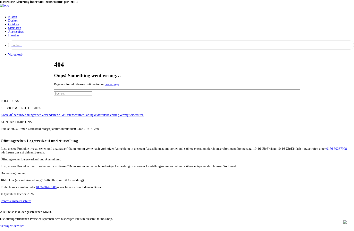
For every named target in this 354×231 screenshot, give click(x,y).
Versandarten (49, 115)
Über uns (17, 115)
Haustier (13, 35)
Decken (13, 20)
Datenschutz (23, 201)
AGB (61, 115)
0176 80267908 (336, 148)
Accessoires (16, 31)
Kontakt (6, 115)
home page (112, 84)
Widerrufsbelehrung (106, 115)
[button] (181, 45)
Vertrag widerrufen (131, 115)
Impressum (8, 201)
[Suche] (73, 93)
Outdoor (13, 24)
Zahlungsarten (32, 115)
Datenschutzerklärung (79, 115)
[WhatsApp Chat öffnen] (347, 224)
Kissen (12, 17)
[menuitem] (181, 17)
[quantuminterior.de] (177, 8)
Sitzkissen (14, 28)
